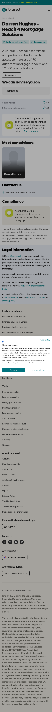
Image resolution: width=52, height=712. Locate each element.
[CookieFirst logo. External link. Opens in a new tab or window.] (3, 342)
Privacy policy (44, 340)
